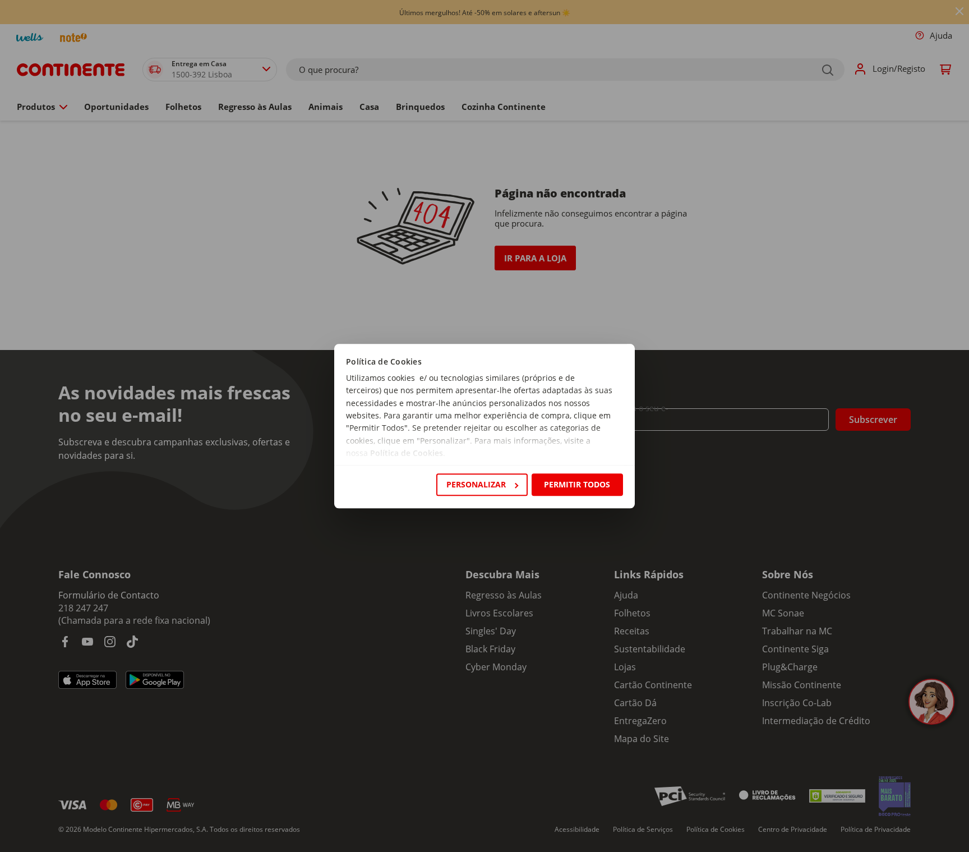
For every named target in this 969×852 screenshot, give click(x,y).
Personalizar (476, 484)
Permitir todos (577, 484)
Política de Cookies (406, 453)
